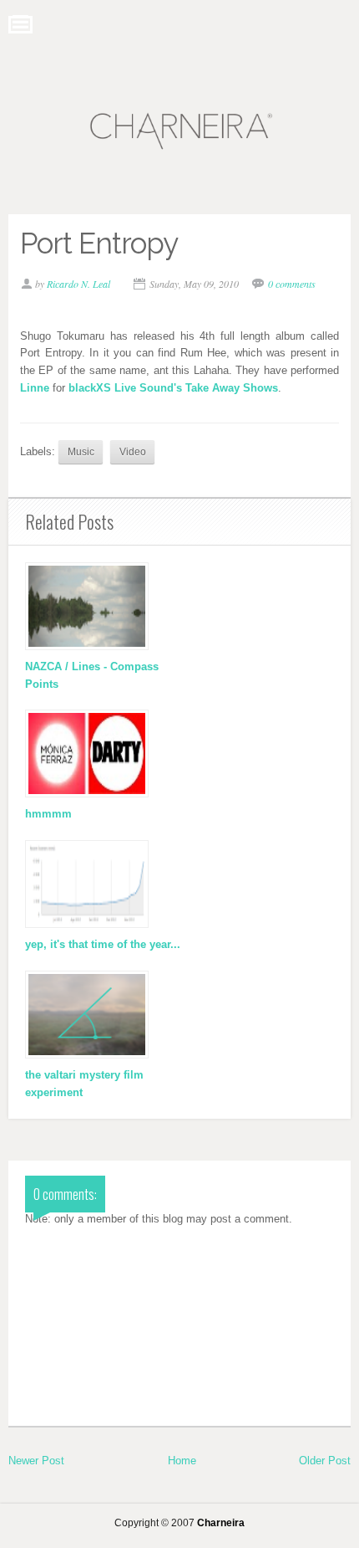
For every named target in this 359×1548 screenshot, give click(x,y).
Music (81, 451)
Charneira (221, 1522)
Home (182, 1460)
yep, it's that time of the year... (102, 944)
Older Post (325, 1460)
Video (132, 451)
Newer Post (36, 1460)
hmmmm (48, 813)
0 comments (292, 283)
